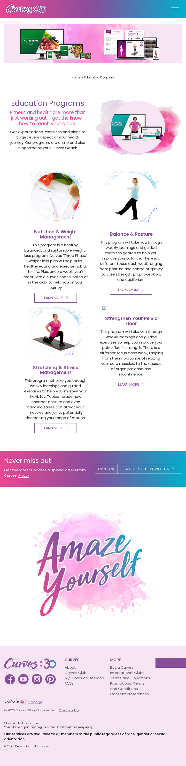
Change (35, 702)
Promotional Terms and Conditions (127, 686)
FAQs (69, 683)
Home (76, 77)
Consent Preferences (129, 694)
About (70, 667)
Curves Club (75, 672)
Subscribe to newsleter (147, 468)
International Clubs (127, 672)
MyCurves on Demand (84, 678)
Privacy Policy (69, 710)
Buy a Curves (121, 667)
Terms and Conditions (130, 678)
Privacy (23, 476)
